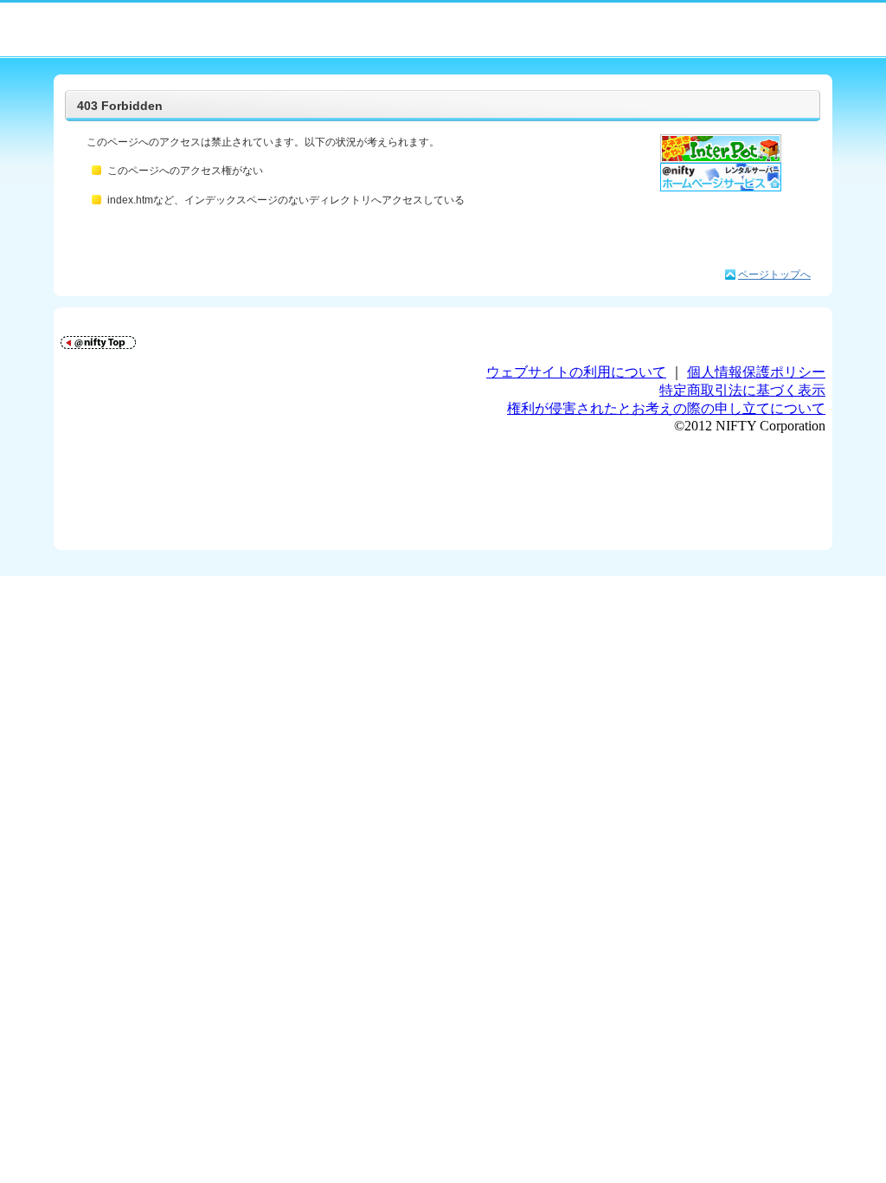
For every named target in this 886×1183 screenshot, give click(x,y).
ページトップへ (774, 274)
